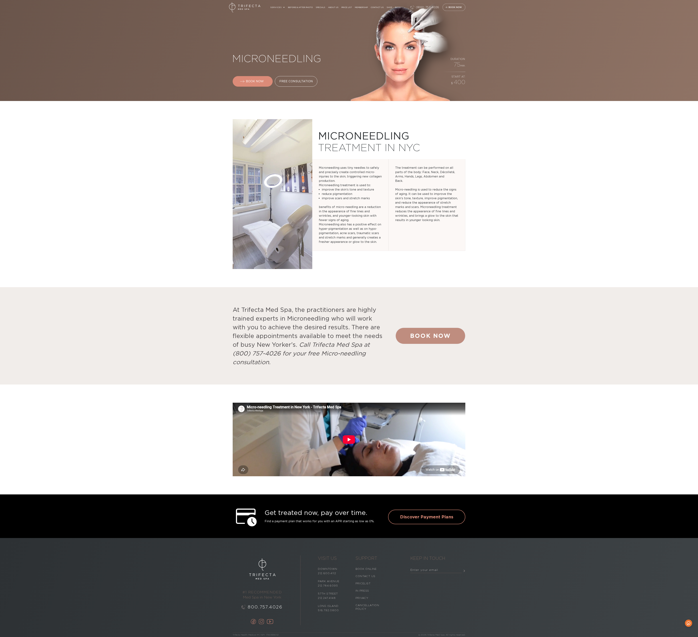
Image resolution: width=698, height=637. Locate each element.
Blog (398, 7)
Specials (320, 7)
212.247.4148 (327, 597)
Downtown (327, 568)
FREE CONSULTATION (296, 81)
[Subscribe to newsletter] (464, 571)
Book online (366, 568)
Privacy (362, 597)
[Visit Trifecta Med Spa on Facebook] (253, 622)
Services (276, 7)
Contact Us (377, 7)
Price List (346, 7)
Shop (389, 7)
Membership (361, 7)
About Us (333, 7)
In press (362, 590)
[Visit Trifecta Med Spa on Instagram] (261, 622)
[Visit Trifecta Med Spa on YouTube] (270, 622)
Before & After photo (300, 7)
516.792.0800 (328, 610)
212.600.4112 (327, 573)
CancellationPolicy (367, 607)
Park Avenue (328, 581)
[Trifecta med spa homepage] (244, 7)
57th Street (328, 593)
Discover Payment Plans (426, 516)
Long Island (328, 605)
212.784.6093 (328, 585)
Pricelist (363, 583)
